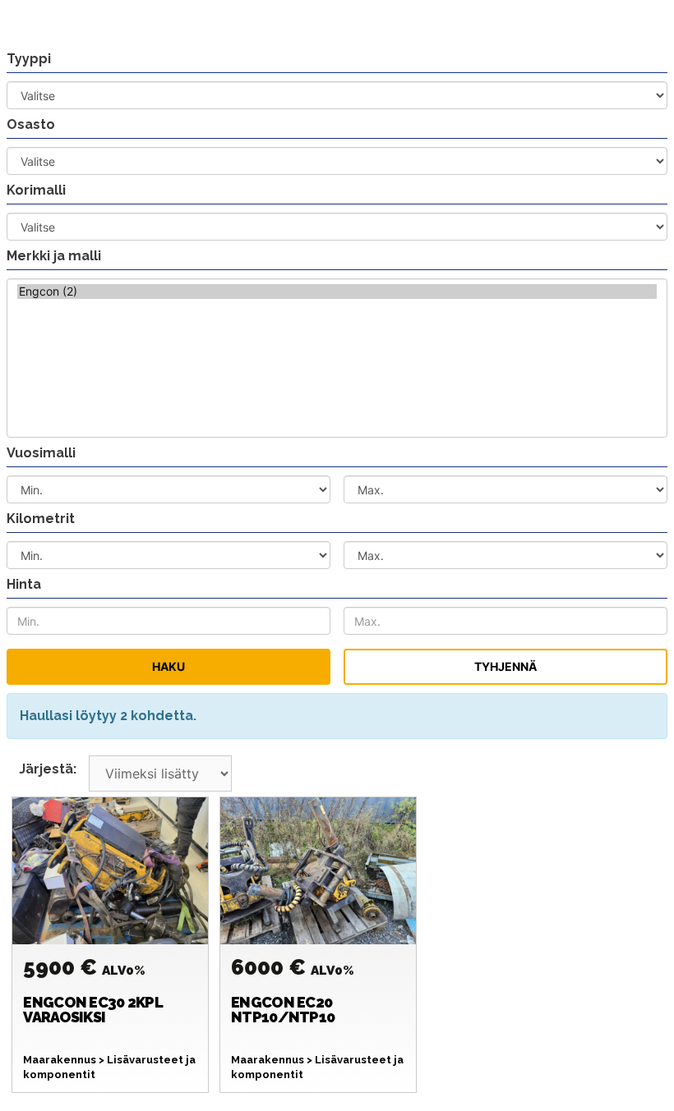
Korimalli (36, 190)
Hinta (24, 584)
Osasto (31, 124)
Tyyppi (29, 59)
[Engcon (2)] (337, 291)
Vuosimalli (41, 453)
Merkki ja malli (54, 256)
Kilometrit (41, 518)
